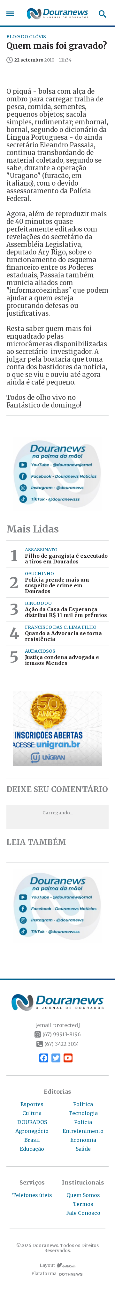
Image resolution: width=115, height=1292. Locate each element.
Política (83, 1104)
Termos (83, 1204)
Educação (32, 1149)
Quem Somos (83, 1195)
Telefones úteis (32, 1195)
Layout (47, 1265)
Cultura (32, 1113)
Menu (11, 14)
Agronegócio (32, 1131)
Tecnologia (83, 1113)
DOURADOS (32, 1122)
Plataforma (44, 1273)
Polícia (83, 1122)
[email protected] (57, 1025)
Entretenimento (83, 1131)
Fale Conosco (83, 1213)
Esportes (31, 1104)
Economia (83, 1140)
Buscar (100, 14)
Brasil (32, 1140)
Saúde (83, 1149)
